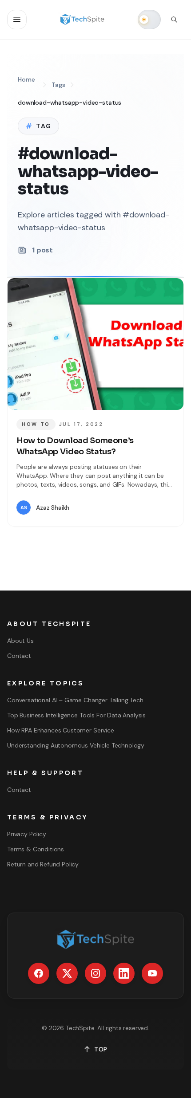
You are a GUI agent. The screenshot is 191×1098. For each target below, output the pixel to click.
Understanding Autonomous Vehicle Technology (75, 745)
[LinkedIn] (124, 973)
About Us (20, 641)
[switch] (149, 19)
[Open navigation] (17, 19)
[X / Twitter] (67, 973)
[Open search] (174, 19)
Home (26, 79)
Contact (19, 656)
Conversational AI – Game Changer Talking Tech (75, 700)
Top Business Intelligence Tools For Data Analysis (76, 715)
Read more (148, 508)
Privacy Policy (26, 834)
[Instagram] (95, 973)
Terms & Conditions (35, 849)
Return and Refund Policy (43, 864)
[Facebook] (38, 973)
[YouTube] (152, 973)
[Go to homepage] (82, 19)
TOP (100, 1049)
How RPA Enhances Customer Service (60, 730)
